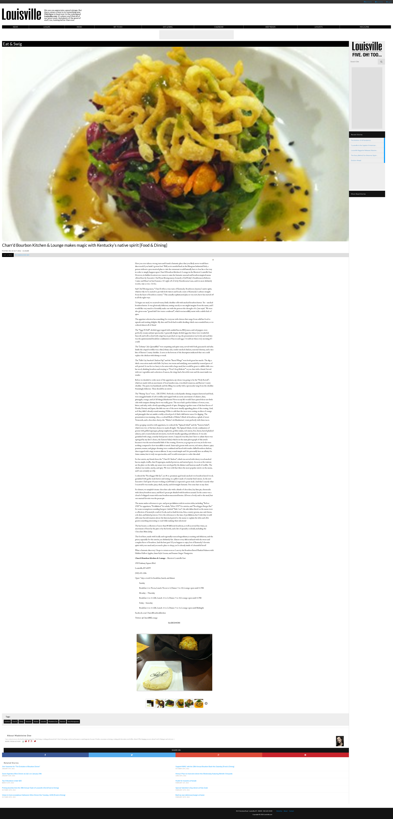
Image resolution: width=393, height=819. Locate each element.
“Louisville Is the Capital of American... (364, 145)
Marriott (62, 721)
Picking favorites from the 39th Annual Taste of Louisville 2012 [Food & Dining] (30, 788)
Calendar (218, 27)
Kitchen (36, 721)
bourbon (7, 721)
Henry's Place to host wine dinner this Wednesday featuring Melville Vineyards (204, 774)
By (22, 255)
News (15, 27)
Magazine (364, 27)
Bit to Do (118, 27)
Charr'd (14, 721)
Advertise (279, 811)
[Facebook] (29, 741)
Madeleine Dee (53, 721)
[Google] (32, 741)
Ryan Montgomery (73, 721)
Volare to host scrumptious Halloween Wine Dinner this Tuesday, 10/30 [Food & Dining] (33, 795)
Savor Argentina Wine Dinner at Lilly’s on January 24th (22, 774)
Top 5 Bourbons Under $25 (12, 781)
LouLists (318, 27)
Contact (291, 811)
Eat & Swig (168, 27)
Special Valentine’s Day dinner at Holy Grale (192, 788)
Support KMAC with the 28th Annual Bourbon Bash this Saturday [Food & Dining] (205, 766)
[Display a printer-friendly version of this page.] (213, 259)
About (285, 811)
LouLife (47, 27)
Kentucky (28, 721)
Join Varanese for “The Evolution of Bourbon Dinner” (21, 766)
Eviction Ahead (356, 160)
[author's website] (26, 741)
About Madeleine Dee (19, 735)
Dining (21, 721)
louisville (43, 721)
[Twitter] (35, 741)
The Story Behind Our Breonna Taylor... (364, 155)
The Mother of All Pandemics (361, 140)
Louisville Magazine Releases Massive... (364, 150)
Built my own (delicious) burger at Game (190, 795)
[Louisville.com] (23, 741)
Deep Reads (270, 27)
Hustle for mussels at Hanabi (186, 781)
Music (79, 27)
